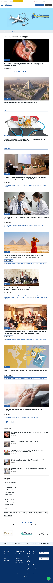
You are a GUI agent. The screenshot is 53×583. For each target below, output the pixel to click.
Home (5, 31)
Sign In (49, 5)
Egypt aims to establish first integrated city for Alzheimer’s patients (23, 410)
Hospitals (24, 512)
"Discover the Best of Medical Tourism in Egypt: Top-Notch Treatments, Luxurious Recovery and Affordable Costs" (23, 256)
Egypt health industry (11, 71)
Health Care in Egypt (28, 71)
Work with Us (7, 560)
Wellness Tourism (29, 185)
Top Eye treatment (31, 553)
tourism (35, 512)
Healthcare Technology (28, 147)
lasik (5, 515)
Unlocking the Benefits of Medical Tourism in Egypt (20, 102)
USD (44, 1)
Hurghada (18, 553)
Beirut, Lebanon (19, 562)
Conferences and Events (19, 185)
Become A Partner (39, 5)
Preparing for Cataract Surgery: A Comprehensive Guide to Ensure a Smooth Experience (26, 218)
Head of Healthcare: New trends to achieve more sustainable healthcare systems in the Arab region (24, 288)
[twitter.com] (26, 576)
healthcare (29, 512)
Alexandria (18, 558)
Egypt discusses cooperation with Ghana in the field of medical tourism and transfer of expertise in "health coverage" (25, 332)
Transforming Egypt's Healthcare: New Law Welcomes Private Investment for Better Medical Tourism (24, 140)
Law (19, 512)
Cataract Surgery (8, 512)
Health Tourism (19, 71)
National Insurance (8, 297)
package (40, 512)
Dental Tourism (26, 109)
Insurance (23, 297)
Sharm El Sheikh (19, 560)
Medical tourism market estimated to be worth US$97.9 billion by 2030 (25, 371)
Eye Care (15, 512)
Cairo (17, 556)
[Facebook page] (24, 576)
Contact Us (6, 553)
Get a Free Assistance (18, 1)
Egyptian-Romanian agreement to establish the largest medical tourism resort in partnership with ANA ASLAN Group (25, 178)
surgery (45, 512)
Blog (5, 558)
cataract (10, 515)
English (36, 1)
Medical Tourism (36, 71)
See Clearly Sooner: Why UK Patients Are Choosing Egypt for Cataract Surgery (23, 64)
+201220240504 (44, 544)
